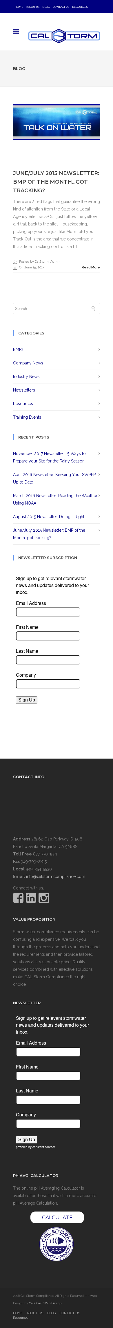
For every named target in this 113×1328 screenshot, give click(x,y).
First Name (27, 627)
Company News (28, 363)
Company (26, 675)
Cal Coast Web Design (45, 1303)
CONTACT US (61, 6)
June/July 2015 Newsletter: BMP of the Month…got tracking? (56, 182)
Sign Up (26, 699)
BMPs (18, 349)
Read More (91, 267)
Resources (80, 6)
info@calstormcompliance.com (55, 876)
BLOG (46, 6)
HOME (18, 6)
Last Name (27, 651)
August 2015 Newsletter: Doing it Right (48, 516)
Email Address (31, 603)
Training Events (27, 417)
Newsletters (24, 390)
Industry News (26, 376)
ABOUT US (32, 6)
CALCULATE (57, 1217)
